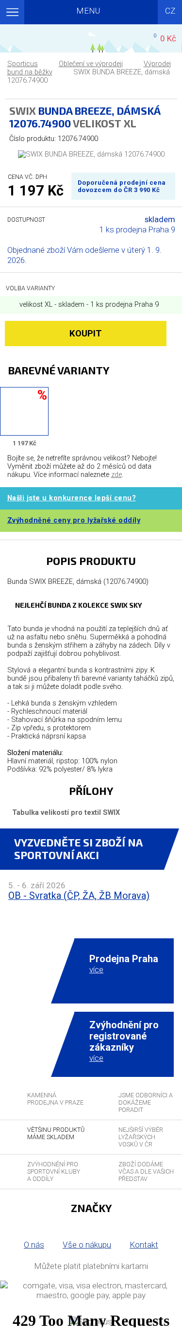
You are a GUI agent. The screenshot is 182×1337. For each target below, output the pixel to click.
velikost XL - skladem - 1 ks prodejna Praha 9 (88, 304)
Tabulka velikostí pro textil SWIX (66, 813)
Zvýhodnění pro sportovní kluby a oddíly (53, 1171)
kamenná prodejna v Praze (55, 1098)
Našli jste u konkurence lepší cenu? (71, 498)
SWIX (22, 110)
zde (116, 475)
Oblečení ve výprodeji (91, 64)
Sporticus (22, 64)
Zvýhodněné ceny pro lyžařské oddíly (74, 520)
